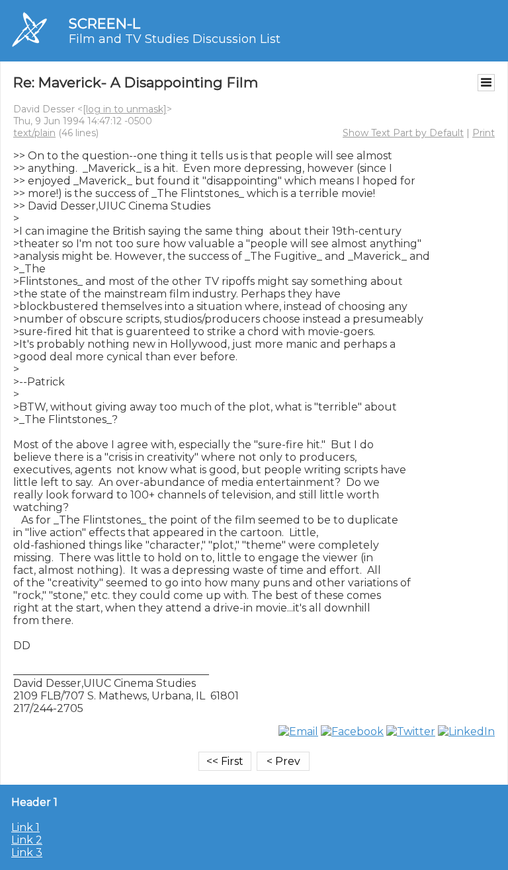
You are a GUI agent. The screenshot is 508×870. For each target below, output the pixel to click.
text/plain (34, 133)
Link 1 (25, 827)
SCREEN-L (104, 23)
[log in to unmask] (125, 109)
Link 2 (26, 840)
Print (483, 133)
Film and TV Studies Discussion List (174, 39)
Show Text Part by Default (403, 133)
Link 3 (26, 852)
